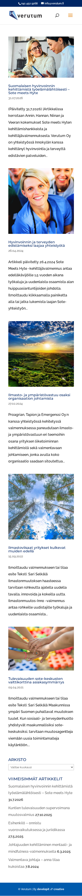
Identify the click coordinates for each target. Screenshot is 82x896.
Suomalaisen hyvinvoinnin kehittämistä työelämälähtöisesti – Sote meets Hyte (39, 89)
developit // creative (50, 889)
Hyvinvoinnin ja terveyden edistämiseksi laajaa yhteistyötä (36, 244)
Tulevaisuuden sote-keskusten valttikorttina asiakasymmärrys (36, 680)
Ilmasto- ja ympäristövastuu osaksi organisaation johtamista (39, 397)
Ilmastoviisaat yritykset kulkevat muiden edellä (37, 549)
